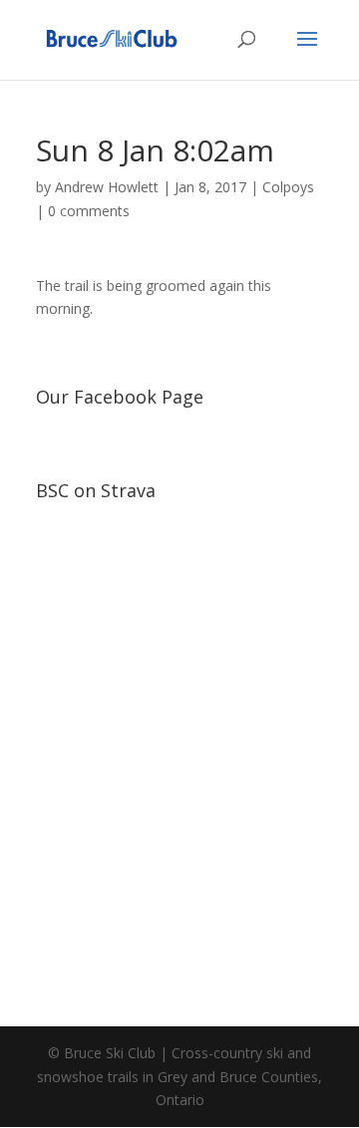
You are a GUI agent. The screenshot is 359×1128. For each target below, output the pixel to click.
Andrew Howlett (107, 186)
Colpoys (288, 186)
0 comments (89, 210)
